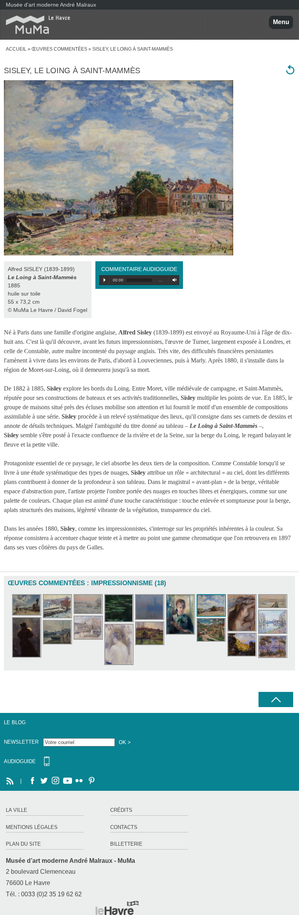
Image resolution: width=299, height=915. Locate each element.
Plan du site (23, 844)
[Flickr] (79, 781)
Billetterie (126, 844)
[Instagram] (56, 781)
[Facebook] (32, 781)
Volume (173, 280)
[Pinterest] (91, 781)
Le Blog (15, 722)
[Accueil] (35, 25)
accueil (16, 49)
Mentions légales (32, 827)
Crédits (121, 810)
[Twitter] (44, 781)
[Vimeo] (67, 781)
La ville (16, 810)
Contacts (123, 827)
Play (105, 280)
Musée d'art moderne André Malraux (51, 5)
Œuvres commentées (59, 49)
